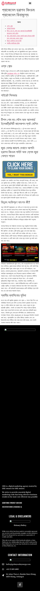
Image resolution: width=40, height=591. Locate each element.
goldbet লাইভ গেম (13, 73)
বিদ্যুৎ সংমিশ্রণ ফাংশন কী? (14, 41)
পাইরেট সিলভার (11, 28)
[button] (30, 3)
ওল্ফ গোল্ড (10, 26)
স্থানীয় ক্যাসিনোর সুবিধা (13, 43)
